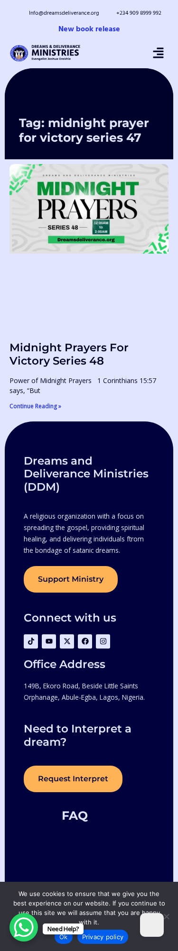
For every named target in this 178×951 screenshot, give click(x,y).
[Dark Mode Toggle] (152, 925)
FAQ (75, 815)
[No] (166, 916)
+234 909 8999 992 (138, 13)
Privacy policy (103, 937)
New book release (89, 29)
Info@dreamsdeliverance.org (64, 13)
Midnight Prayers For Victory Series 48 (69, 354)
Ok (63, 937)
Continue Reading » (35, 406)
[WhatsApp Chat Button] (23, 927)
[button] (158, 53)
